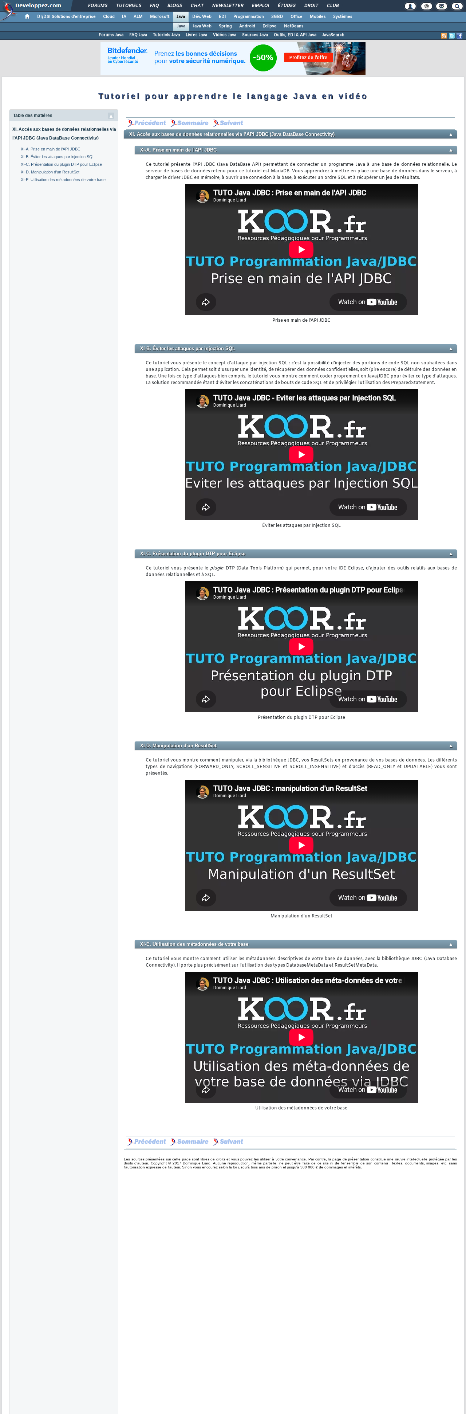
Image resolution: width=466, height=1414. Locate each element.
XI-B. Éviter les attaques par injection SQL (58, 156)
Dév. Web (202, 16)
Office (297, 16)
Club (332, 6)
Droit (311, 6)
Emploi (260, 6)
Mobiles (318, 16)
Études (286, 6)
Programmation (248, 16)
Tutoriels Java (166, 35)
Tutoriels (128, 6)
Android (247, 26)
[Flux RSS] (444, 36)
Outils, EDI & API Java (295, 35)
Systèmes (342, 16)
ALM (138, 16)
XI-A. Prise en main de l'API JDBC (50, 149)
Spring (225, 26)
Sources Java (255, 35)
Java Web (202, 26)
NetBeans (294, 26)
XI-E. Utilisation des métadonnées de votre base (63, 179)
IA (124, 16)
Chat (197, 6)
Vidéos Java (224, 35)
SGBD (277, 16)
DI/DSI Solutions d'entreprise (66, 16)
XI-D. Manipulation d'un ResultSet (50, 172)
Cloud (109, 16)
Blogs (174, 6)
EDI (222, 16)
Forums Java (111, 35)
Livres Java (196, 35)
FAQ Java (138, 35)
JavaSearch (333, 35)
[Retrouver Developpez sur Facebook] (459, 36)
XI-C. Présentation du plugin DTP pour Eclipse (61, 164)
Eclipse (269, 26)
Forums (97, 6)
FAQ (154, 6)
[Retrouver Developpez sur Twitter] (452, 36)
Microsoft (159, 16)
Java (181, 16)
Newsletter (227, 6)
